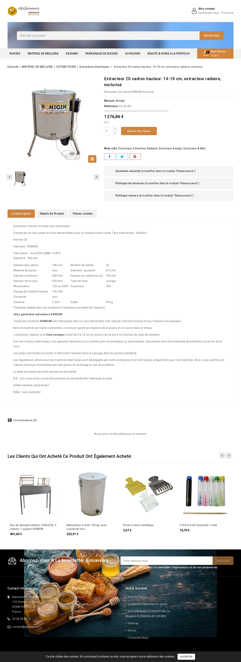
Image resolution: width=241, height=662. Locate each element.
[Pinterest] (135, 156)
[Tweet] (122, 156)
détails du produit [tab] (52, 213)
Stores (131, 630)
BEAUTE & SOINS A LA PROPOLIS (169, 53)
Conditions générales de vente (147, 604)
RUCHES (14, 53)
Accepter (186, 656)
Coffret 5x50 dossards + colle (198, 525)
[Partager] (109, 156)
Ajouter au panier (139, 131)
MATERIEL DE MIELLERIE (43, 53)
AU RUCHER (132, 53)
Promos (79, 596)
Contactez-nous (138, 637)
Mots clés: (111, 148)
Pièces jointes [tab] (83, 213)
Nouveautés (82, 604)
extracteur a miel (195, 148)
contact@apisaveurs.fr (26, 626)
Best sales (81, 611)
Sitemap (133, 623)
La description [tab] (21, 213)
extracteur (125, 148)
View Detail (15, 472)
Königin (120, 100)
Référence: (111, 106)
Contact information (23, 588)
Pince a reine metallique (138, 525)
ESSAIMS (72, 53)
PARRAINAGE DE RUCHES (101, 53)
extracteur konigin (170, 148)
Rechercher (212, 35)
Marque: (109, 100)
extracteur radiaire (145, 148)
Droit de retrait (137, 596)
